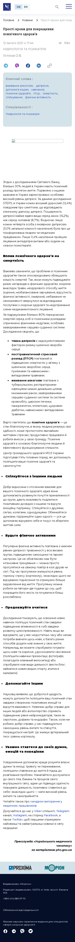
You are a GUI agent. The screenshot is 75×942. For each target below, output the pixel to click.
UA (18, 6)
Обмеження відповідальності (21, 910)
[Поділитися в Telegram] (6, 65)
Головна (8, 20)
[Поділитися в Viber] (17, 65)
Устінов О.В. (12, 55)
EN (26, 6)
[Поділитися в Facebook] (28, 65)
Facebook (51, 815)
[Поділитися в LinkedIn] (39, 65)
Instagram (20, 815)
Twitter (17, 819)
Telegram (62, 811)
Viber (38, 811)
